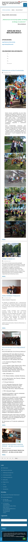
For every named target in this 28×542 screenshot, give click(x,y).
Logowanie (24, 1)
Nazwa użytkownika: (5, 518)
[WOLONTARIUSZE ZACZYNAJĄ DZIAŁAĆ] (14, 338)
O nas (4, 484)
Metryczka (5, 479)
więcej (3, 239)
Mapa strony (6, 482)
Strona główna (6, 10)
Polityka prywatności (7, 477)
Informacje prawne (7, 475)
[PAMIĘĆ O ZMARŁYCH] (14, 250)
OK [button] (24, 538)
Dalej (16, 458)
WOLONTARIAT (19, 10)
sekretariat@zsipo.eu (7, 497)
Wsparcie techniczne (7, 470)
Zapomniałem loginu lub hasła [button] (7, 531)
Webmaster (5, 468)
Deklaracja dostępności (8, 472)
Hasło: (2, 523)
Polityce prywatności (20, 536)
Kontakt (5, 486)
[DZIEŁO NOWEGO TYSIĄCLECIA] (14, 287)
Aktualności (5, 489)
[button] (25, 5)
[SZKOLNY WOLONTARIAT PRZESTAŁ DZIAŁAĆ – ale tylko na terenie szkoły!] (14, 436)
